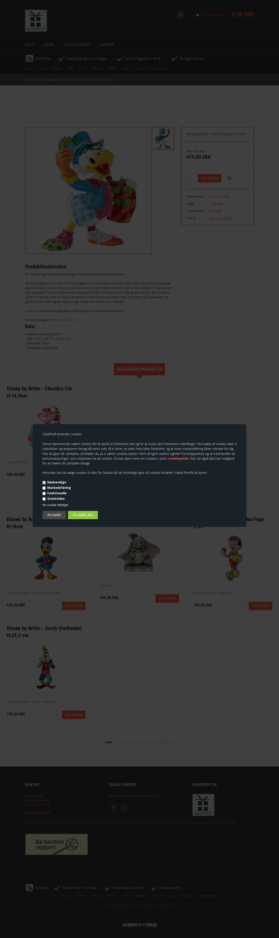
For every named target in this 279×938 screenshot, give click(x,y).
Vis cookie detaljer (55, 505)
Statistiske (56, 499)
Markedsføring (59, 488)
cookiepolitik (178, 458)
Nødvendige (56, 482)
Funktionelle (57, 493)
